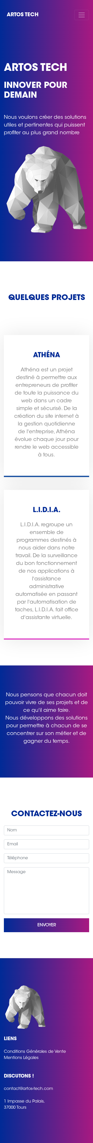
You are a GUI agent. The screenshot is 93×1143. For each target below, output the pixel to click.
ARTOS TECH (22, 15)
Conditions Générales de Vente (35, 1052)
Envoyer (46, 925)
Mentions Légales (21, 1058)
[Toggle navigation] (81, 15)
